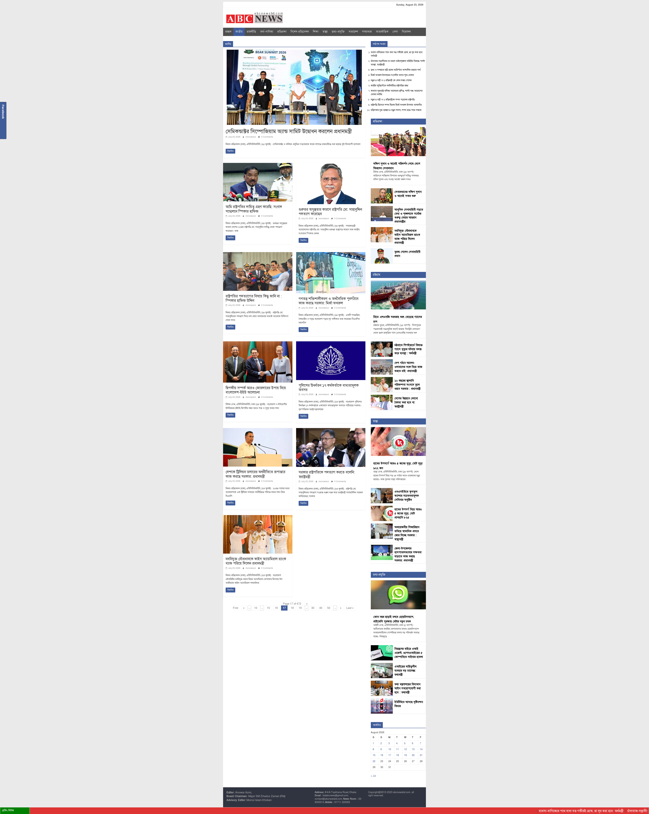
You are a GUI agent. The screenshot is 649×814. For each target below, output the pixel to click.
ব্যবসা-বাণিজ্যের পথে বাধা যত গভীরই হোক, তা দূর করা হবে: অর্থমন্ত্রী (541, 811)
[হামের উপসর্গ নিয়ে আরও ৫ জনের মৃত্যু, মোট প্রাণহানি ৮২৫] (382, 507)
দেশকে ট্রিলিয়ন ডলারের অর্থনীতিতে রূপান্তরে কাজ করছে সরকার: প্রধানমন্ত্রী (255, 474)
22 (374, 761)
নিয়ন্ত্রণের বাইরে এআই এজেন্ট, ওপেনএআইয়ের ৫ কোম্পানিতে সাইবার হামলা (408, 653)
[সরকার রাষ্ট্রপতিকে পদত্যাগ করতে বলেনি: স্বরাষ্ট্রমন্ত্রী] (330, 430)
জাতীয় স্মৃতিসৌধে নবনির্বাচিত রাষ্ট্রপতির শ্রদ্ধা (389, 85)
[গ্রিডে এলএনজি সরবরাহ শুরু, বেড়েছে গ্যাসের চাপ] (398, 282)
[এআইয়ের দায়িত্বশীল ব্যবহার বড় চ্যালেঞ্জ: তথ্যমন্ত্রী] (382, 664)
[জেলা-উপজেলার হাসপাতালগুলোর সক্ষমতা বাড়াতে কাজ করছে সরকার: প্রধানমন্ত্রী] (382, 546)
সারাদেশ (353, 32)
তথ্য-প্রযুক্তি (338, 32)
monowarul (251, 137)
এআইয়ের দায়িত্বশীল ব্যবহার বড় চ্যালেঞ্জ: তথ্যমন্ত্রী (405, 671)
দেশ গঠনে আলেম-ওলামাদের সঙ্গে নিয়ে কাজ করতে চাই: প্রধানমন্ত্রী (408, 367)
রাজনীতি (251, 32)
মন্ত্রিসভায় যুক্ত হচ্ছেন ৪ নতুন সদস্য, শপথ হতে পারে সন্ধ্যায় (396, 110)
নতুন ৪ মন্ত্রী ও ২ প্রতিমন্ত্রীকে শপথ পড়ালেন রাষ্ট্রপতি (393, 99)
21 (421, 755)
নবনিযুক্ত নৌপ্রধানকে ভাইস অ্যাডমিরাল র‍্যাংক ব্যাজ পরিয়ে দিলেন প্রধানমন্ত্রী (256, 561)
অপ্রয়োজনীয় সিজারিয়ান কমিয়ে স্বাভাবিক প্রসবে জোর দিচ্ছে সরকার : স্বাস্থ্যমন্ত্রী (406, 533)
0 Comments (267, 137)
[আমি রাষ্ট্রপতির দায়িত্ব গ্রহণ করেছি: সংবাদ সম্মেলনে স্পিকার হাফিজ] (257, 165)
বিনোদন (406, 32)
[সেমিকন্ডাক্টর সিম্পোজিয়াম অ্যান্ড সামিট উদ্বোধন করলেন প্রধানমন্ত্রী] (294, 52)
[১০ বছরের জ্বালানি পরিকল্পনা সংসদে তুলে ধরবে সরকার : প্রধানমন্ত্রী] (382, 378)
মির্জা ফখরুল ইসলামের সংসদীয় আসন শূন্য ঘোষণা (392, 75)
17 (389, 755)
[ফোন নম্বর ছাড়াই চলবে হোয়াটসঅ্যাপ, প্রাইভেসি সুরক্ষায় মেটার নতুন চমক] (398, 582)
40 (320, 608)
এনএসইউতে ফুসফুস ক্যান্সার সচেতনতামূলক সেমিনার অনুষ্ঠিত (406, 496)
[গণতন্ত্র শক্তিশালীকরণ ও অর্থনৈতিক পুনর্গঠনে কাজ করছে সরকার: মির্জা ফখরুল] (330, 254)
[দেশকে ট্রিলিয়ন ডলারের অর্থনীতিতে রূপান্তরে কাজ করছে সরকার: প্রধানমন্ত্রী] (257, 430)
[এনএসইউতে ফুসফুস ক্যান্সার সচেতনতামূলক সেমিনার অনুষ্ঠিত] (382, 489)
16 (276, 608)
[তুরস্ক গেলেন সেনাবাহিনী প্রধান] (382, 250)
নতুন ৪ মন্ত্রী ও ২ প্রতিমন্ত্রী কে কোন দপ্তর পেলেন (391, 80)
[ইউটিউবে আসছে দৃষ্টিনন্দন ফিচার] (382, 700)
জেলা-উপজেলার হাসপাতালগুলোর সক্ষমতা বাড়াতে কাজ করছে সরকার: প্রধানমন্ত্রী (408, 554)
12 (405, 749)
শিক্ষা (315, 32)
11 (397, 749)
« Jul (373, 775)
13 (413, 749)
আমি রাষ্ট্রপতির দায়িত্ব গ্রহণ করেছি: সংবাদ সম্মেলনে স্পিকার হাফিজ (254, 209)
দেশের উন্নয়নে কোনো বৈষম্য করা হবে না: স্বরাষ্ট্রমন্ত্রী (406, 402)
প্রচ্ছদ (228, 32)
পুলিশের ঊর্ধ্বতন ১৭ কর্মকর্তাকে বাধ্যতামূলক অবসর (329, 387)
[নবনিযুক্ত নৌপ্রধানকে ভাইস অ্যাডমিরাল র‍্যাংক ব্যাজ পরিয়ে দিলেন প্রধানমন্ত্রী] (257, 517)
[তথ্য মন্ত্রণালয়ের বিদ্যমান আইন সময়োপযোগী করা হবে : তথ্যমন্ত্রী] (382, 682)
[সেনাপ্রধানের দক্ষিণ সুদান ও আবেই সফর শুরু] (382, 190)
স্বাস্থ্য (325, 32)
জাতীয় (239, 32)
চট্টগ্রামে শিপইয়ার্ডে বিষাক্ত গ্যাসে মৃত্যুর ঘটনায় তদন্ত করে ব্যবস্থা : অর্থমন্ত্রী (408, 349)
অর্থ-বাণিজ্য (266, 32)
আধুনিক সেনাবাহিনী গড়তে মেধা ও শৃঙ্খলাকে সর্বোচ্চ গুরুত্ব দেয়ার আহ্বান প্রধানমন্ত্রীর (408, 216)
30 (312, 608)
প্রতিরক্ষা (281, 32)
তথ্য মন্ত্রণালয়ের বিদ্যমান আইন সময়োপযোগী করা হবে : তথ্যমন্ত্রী (407, 688)
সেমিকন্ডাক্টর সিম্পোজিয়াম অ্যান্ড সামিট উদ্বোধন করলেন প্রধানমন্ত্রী (289, 131)
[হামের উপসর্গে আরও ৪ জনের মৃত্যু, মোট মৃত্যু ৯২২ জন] (398, 428)
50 (328, 608)
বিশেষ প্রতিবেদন (300, 32)
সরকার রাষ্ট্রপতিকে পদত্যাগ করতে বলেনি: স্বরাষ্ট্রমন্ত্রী (327, 474)
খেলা (395, 32)
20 (413, 755)
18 (292, 608)
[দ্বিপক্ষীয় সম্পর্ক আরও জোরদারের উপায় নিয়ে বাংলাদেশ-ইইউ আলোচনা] (257, 343)
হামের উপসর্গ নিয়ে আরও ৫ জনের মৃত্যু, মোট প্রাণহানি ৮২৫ (408, 513)
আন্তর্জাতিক (382, 32)
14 (421, 749)
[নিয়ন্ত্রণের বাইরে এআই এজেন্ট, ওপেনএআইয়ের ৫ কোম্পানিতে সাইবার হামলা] (382, 647)
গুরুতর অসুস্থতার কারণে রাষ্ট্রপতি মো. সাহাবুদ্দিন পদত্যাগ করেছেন (330, 211)
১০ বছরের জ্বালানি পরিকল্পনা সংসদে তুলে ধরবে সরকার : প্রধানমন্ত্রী (407, 385)
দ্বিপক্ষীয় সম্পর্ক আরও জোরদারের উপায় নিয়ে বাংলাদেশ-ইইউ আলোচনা (256, 390)
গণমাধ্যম (367, 32)
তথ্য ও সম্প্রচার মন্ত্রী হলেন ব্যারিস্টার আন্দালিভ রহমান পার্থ (396, 69)
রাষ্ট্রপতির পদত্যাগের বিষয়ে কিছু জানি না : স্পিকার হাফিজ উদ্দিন (254, 298)
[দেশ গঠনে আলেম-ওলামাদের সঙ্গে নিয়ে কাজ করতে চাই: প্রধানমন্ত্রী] (382, 361)
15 (268, 608)
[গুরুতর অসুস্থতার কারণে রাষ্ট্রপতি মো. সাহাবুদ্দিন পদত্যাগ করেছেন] (330, 165)
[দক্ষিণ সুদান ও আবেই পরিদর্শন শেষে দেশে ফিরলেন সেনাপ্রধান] (398, 128)
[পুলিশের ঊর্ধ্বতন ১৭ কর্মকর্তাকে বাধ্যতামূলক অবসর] (330, 343)
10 (255, 608)
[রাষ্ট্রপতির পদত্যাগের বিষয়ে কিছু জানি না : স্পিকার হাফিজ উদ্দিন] (257, 254)
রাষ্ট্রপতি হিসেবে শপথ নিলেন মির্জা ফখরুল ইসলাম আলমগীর (396, 104)
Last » (350, 608)
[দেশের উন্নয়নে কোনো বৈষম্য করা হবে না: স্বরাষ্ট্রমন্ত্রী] (382, 396)
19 (300, 608)
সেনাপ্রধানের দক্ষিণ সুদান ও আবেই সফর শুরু (408, 194)
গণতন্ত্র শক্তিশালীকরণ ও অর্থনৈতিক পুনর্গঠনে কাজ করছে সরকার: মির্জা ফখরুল (328, 301)
